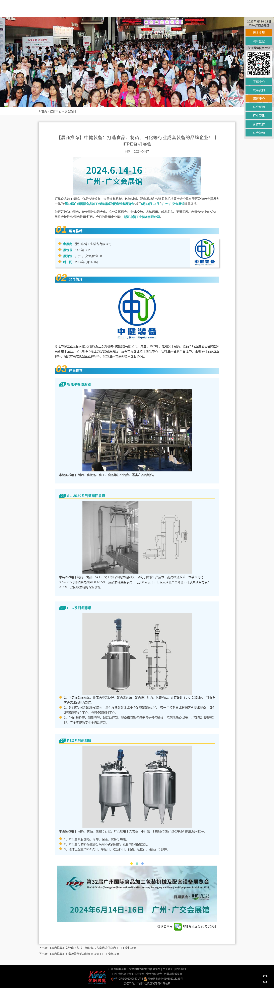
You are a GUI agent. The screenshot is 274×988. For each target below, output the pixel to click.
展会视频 (259, 132)
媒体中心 (55, 111)
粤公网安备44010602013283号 (165, 978)
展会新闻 (70, 111)
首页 (44, 111)
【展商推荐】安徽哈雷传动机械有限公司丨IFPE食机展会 (84, 953)
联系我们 (180, 969)
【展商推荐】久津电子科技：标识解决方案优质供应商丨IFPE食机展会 (93, 947)
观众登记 (259, 41)
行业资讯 (259, 115)
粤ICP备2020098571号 (128, 978)
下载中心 (259, 81)
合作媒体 (259, 124)
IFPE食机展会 (191, 926)
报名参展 (259, 32)
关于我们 (168, 969)
